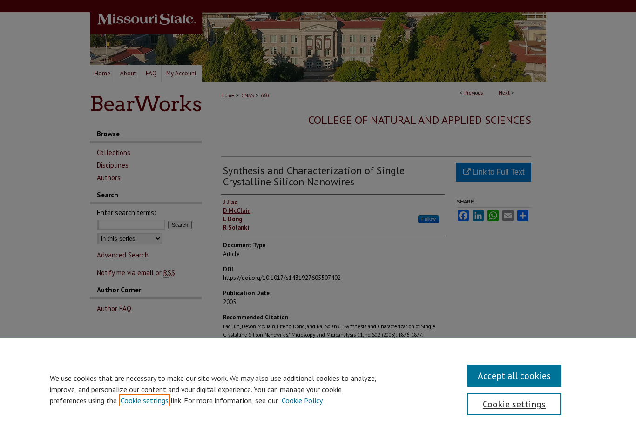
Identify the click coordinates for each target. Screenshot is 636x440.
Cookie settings (145, 400)
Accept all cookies (514, 376)
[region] (318, 389)
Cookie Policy (302, 400)
